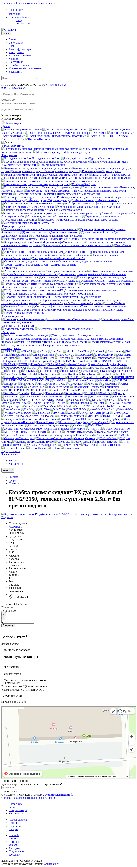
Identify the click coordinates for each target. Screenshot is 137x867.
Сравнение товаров (15, 827)
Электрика (15, 71)
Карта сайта (16, 463)
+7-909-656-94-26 (56, 84)
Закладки (14, 848)
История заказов (14, 843)
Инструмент (16, 52)
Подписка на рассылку (16, 853)
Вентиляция (16, 42)
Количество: (8, 610)
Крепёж (13, 58)
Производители (11, 348)
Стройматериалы (19, 65)
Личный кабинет (14, 837)
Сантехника (16, 61)
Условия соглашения (43, 2)
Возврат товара (18, 810)
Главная (13, 476)
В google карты (10, 451)
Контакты (15, 460)
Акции (13, 822)
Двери (12, 45)
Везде (12, 39)
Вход (19, 20)
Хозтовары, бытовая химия (25, 68)
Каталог (11, 118)
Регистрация (23, 23)
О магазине (8, 2)
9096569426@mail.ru (13, 87)
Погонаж (14, 483)
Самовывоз (23, 2)
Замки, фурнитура (20, 49)
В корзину (8, 625)
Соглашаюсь (51, 863)
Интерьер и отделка (21, 55)
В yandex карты (10, 454)
